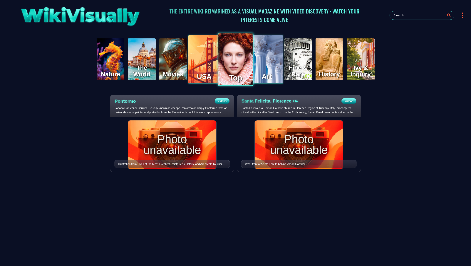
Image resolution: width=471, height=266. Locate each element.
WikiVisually (63, 14)
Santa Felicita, (266, 100)
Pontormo (125, 101)
